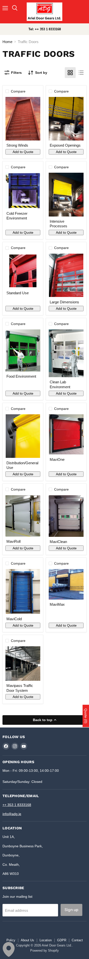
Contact (77, 940)
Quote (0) (86, 716)
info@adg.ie (11, 814)
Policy (10, 940)
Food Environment (21, 376)
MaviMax (57, 604)
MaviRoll (13, 541)
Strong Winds (17, 145)
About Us (27, 940)
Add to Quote (23, 152)
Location (46, 940)
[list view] (81, 72)
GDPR (61, 940)
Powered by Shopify (44, 950)
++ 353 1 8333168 (16, 805)
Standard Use (17, 293)
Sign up (71, 909)
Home (7, 42)
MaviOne (57, 459)
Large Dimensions (64, 302)
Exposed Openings (65, 145)
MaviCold (14, 619)
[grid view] (70, 72)
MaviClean (58, 542)
